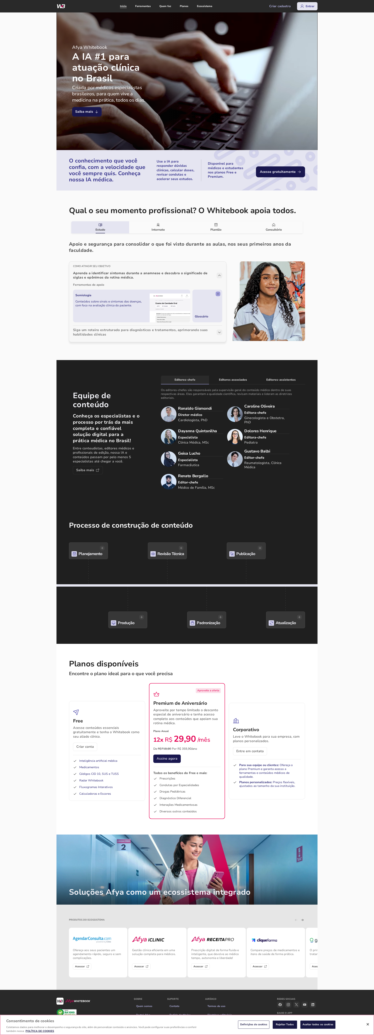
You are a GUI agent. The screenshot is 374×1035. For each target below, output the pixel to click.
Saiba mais (84, 111)
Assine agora (167, 758)
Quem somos (144, 1006)
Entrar (310, 6)
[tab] (100, 227)
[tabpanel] (187, 287)
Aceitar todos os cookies (318, 1024)
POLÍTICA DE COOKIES (40, 1031)
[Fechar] (367, 1024)
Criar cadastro (280, 6)
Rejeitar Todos (285, 1024)
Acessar (80, 966)
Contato (174, 1006)
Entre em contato (250, 751)
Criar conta (85, 746)
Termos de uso (216, 1006)
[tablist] (187, 227)
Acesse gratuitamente (278, 172)
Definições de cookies (253, 1024)
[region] (187, 1025)
